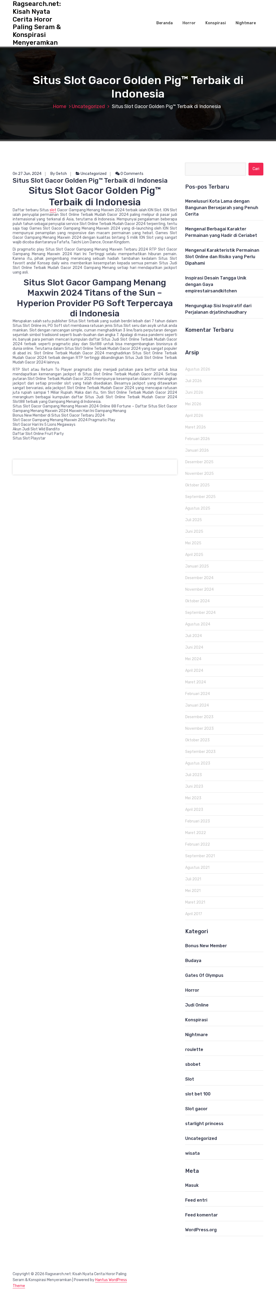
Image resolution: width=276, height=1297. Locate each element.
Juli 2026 (193, 381)
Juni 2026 (194, 392)
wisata (192, 1153)
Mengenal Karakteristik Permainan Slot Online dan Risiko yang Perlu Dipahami (222, 257)
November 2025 (199, 473)
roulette (194, 1049)
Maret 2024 (195, 682)
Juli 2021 (193, 879)
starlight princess (204, 1123)
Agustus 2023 (197, 763)
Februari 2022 (197, 844)
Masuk (192, 1185)
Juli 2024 (193, 636)
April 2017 (193, 914)
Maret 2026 (195, 427)
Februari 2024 (197, 693)
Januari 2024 (197, 705)
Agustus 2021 (197, 867)
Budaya (193, 960)
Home (59, 106)
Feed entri (196, 1200)
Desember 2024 (199, 578)
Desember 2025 (199, 462)
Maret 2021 (195, 902)
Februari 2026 (197, 439)
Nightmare (246, 23)
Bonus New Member (206, 945)
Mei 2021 (193, 890)
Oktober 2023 (197, 740)
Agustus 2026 (197, 369)
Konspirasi (215, 23)
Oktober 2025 (197, 485)
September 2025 (200, 496)
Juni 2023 (194, 786)
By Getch (58, 173)
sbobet (193, 1064)
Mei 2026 (193, 404)
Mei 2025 (193, 543)
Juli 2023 (193, 775)
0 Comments (131, 173)
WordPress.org (201, 1229)
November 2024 (199, 589)
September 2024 (200, 612)
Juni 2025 (194, 531)
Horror (189, 23)
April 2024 (194, 670)
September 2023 (200, 751)
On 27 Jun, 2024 (27, 173)
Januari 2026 (197, 450)
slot (53, 210)
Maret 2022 (195, 833)
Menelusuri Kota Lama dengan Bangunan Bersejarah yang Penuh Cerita (221, 208)
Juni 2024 (194, 647)
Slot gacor (196, 1108)
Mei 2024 (193, 659)
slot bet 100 (198, 1094)
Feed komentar (201, 1215)
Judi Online (197, 1005)
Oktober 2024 (197, 601)
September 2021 (200, 856)
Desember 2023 (199, 717)
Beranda (164, 23)
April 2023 (194, 809)
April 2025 (194, 554)
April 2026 (194, 415)
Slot (189, 1079)
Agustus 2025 (197, 508)
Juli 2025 (193, 520)
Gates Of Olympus (204, 975)
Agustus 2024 (197, 624)
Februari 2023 (197, 821)
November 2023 (199, 728)
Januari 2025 (197, 566)
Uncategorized (88, 106)
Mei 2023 (193, 798)
